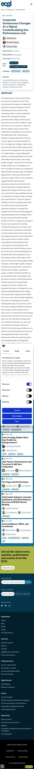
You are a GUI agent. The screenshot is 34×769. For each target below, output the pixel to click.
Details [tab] (17, 351)
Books (3, 627)
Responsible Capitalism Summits (12, 706)
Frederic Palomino (12, 508)
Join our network (8, 594)
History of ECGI (6, 719)
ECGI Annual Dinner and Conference (13, 703)
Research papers (7, 643)
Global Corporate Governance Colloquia (15, 700)
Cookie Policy (23, 757)
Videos (3, 630)
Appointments (6, 680)
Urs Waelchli (26, 486)
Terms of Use (10, 757)
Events (3, 693)
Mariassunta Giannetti (13, 446)
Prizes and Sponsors (8, 655)
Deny (17, 421)
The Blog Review (7, 633)
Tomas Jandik (10, 426)
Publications (10, 9)
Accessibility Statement (17, 763)
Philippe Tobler (11, 534)
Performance (15, 71)
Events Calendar (7, 697)
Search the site (6, 578)
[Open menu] (31, 4)
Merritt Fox (11, 38)
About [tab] (28, 351)
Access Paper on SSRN (18, 66)
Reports (4, 646)
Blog (2, 623)
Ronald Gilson (13, 42)
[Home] (6, 4)
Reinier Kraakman (25, 470)
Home (3, 9)
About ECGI (5, 715)
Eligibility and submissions (10, 652)
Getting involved (7, 661)
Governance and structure (10, 722)
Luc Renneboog (11, 512)
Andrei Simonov (11, 450)
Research (4, 639)
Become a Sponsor (23, 594)
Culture (4, 454)
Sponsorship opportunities (10, 671)
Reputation (20, 454)
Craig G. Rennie (25, 426)
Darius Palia (12, 46)
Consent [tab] (6, 351)
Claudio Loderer (11, 486)
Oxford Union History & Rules (17, 745)
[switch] (29, 390)
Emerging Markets (16, 429)
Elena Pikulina (10, 530)
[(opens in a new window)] (2, 605)
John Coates (10, 470)
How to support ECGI (8, 665)
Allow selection (17, 416)
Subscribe (7, 568)
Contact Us (10, 751)
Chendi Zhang (26, 512)
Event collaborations (8, 709)
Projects (4, 649)
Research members (8, 687)
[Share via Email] (9, 605)
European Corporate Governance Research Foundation (16, 730)
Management (6, 474)
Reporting (25, 71)
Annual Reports (6, 734)
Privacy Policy (23, 751)
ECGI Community (7, 674)
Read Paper (14, 63)
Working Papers (20, 9)
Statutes (4, 725)
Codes (3, 620)
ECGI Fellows (5, 684)
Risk (4, 541)
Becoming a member (8, 668)
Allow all (17, 410)
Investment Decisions (14, 538)
